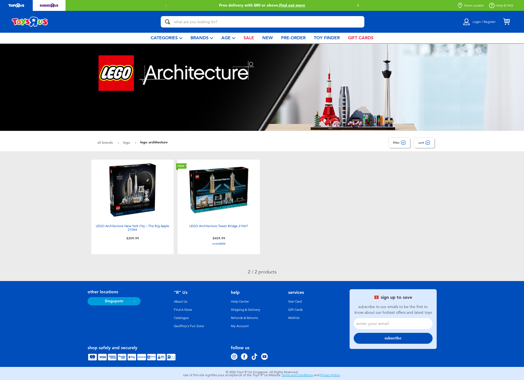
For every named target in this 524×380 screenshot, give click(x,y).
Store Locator (474, 5)
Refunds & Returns (244, 318)
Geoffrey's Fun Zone (189, 326)
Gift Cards (295, 310)
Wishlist (293, 318)
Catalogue (181, 318)
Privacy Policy (330, 375)
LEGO (127, 142)
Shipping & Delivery (245, 310)
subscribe (393, 338)
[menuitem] (166, 38)
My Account (240, 326)
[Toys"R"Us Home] (30, 22)
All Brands (105, 142)
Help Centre (240, 301)
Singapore (114, 301)
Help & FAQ (504, 5)
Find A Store (183, 310)
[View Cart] (506, 21)
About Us (180, 301)
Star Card (295, 301)
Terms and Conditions (297, 375)
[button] (358, 5)
